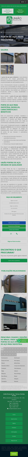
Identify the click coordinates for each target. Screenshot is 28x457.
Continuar (14, 453)
